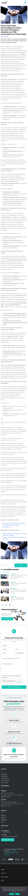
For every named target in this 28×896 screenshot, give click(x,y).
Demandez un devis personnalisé (11, 525)
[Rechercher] (21, 565)
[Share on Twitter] (6, 605)
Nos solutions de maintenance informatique (14, 523)
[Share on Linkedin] (9, 605)
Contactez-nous (7, 527)
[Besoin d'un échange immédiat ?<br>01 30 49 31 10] (14, 750)
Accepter (12, 894)
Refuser (17, 894)
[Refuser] (26, 891)
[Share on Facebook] (2, 605)
